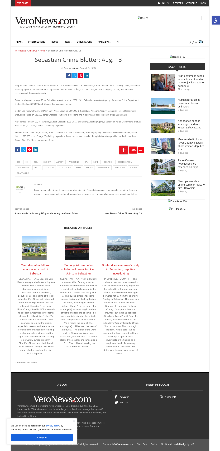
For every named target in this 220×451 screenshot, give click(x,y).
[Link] (163, 83)
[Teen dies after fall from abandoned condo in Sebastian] (36, 248)
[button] (216, 20)
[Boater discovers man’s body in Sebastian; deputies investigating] (120, 248)
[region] (41, 431)
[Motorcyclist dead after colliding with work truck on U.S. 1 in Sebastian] (78, 248)
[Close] (74, 421)
